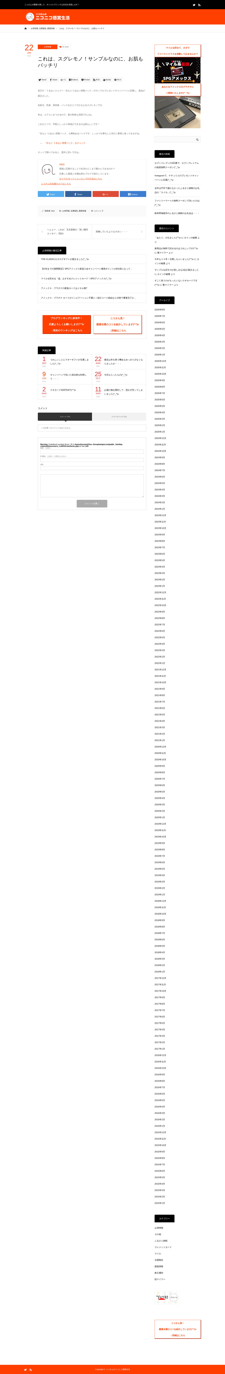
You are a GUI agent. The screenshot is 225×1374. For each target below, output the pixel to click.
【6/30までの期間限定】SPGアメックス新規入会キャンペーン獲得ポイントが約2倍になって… (86, 269)
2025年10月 (160, 374)
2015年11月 (160, 1139)
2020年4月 (160, 798)
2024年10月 (160, 451)
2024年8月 (160, 464)
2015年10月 (160, 1145)
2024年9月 (160, 457)
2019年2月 (160, 888)
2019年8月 (160, 849)
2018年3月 (160, 959)
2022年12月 (160, 592)
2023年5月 (160, 560)
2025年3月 (160, 419)
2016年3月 (160, 1113)
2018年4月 (160, 952)
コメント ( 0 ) (65, 416)
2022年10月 (160, 605)
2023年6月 (160, 554)
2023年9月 (160, 534)
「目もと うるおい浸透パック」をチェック (65, 143)
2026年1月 (160, 354)
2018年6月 (160, 939)
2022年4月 (160, 644)
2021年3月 (160, 727)
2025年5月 (160, 406)
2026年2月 (160, 348)
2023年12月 (160, 515)
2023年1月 (160, 586)
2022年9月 (160, 611)
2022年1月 (160, 663)
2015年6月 (160, 1171)
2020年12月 (160, 746)
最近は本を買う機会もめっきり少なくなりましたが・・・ (123, 361)
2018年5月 (160, 946)
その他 (158, 1234)
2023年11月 (160, 521)
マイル (158, 1253)
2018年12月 (160, 901)
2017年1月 (160, 1049)
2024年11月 (160, 444)
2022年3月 (160, 650)
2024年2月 (160, 502)
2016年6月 (160, 1094)
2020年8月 (160, 772)
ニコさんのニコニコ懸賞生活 (118, 1369)
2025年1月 (160, 432)
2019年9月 (160, 843)
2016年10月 (160, 1068)
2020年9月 (160, 766)
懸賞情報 (82, 211)
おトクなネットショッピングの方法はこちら (80, 179)
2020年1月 (160, 817)
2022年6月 (160, 631)
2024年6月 (160, 476)
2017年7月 (160, 1010)
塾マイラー (162, 252)
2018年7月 (160, 933)
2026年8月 (160, 309)
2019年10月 (160, 836)
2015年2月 (160, 1196)
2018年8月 (160, 926)
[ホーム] (25, 28)
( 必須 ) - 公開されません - (53, 456)
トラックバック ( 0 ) (119, 416)
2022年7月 (160, 624)
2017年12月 (160, 978)
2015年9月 (160, 1151)
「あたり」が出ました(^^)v (168, 237)
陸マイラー (160, 1279)
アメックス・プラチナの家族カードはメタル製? (64, 288)
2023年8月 (160, 541)
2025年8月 (160, 387)
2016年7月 (160, 1087)
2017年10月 (160, 991)
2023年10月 (160, 528)
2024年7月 (160, 470)
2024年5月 (160, 483)
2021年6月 (160, 708)
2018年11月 (160, 907)
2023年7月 (160, 547)
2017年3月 (160, 1036)
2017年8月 (160, 1004)
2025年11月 (160, 367)
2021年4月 (160, 721)
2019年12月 (160, 824)
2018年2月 (160, 965)
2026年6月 (160, 322)
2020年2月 (160, 811)
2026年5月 (160, 329)
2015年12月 (160, 1132)
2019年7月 (160, 856)
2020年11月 (160, 753)
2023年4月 (160, 566)
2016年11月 (160, 1061)
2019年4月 (160, 875)
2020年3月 (160, 804)
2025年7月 (160, 393)
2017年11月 (160, 984)
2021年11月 (160, 676)
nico (53, 211)
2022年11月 (160, 599)
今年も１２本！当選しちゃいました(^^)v (174, 259)
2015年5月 (160, 1177)
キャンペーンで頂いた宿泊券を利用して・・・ (68, 377)
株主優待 (159, 1273)
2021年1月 (160, 740)
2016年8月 (160, 1081)
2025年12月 (160, 361)
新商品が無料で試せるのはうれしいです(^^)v (176, 248)
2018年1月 (160, 971)
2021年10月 (160, 682)
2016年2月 (160, 1119)
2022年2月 (160, 656)
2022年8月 (160, 618)
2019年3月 (160, 881)
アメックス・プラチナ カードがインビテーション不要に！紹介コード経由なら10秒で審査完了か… (88, 298)
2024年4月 (160, 489)
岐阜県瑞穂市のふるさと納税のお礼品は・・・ (177, 213)
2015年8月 (160, 1158)
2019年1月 (160, 894)
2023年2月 (160, 579)
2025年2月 (160, 425)
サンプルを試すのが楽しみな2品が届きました (177, 270)
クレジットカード (163, 1247)
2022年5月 (160, 637)
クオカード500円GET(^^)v (63, 390)
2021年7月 (160, 701)
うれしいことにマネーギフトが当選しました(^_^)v (69, 361)
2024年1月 (160, 509)
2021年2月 (160, 734)
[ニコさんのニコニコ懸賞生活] (47, 17)
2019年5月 (160, 869)
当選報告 (74, 211)
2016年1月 (160, 1126)
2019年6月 (160, 862)
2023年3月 (160, 573)
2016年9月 (160, 1074)
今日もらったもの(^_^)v (115, 375)
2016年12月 (160, 1055)
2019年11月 (160, 830)
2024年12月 (160, 438)
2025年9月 (160, 380)
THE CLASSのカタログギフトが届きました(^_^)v (65, 259)
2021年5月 (160, 714)
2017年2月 (160, 1042)
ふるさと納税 (161, 1240)
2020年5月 (160, 791)
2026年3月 (160, 342)
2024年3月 (160, 496)
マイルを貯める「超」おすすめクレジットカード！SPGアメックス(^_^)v (76, 278)
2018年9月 (160, 920)
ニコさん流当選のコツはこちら (56, 184)
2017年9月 (160, 997)
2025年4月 (160, 412)
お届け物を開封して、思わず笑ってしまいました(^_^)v (123, 392)
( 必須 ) (45, 448)
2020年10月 (160, 759)
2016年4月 (160, 1106)
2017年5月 (160, 1023)
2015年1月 (160, 1203)
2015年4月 (160, 1184)
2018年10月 (160, 914)
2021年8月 (160, 695)
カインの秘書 (190, 237)
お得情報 (47, 47)
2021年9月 (160, 689)
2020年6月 (160, 785)
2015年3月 (160, 1190)
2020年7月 (160, 779)
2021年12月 (160, 669)
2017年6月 (160, 1016)
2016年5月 (160, 1100)
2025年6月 (160, 399)
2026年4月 (160, 335)
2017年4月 (160, 1029)
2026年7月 (160, 316)
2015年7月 (160, 1164)
